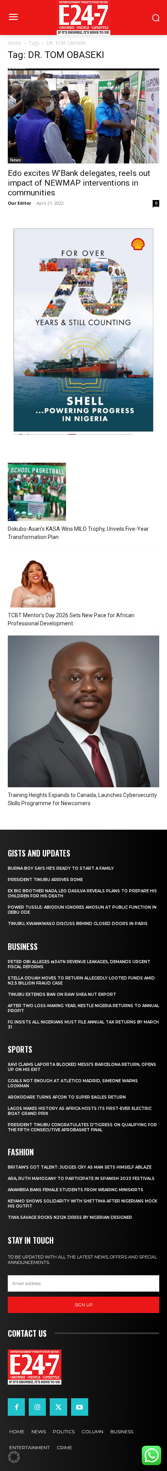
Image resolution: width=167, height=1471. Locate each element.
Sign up (84, 1305)
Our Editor (19, 203)
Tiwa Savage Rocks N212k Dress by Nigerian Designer (70, 1217)
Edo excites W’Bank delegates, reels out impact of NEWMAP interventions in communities (79, 183)
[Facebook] (16, 1406)
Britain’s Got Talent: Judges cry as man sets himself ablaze (79, 1167)
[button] (14, 1457)
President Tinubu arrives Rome (45, 879)
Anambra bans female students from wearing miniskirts (75, 1189)
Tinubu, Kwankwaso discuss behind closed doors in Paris (78, 923)
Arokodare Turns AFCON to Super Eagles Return (67, 1097)
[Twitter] (58, 1406)
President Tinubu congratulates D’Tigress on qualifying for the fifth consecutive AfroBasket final (82, 1127)
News (15, 160)
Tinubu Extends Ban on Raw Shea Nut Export (62, 994)
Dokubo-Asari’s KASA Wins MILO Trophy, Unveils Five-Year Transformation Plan (78, 533)
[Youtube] (79, 1406)
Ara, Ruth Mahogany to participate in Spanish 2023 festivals (81, 1178)
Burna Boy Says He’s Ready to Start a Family (61, 868)
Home (14, 43)
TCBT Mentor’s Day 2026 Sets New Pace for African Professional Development (71, 619)
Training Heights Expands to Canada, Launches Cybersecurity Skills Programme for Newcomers (82, 799)
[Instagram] (37, 1406)
